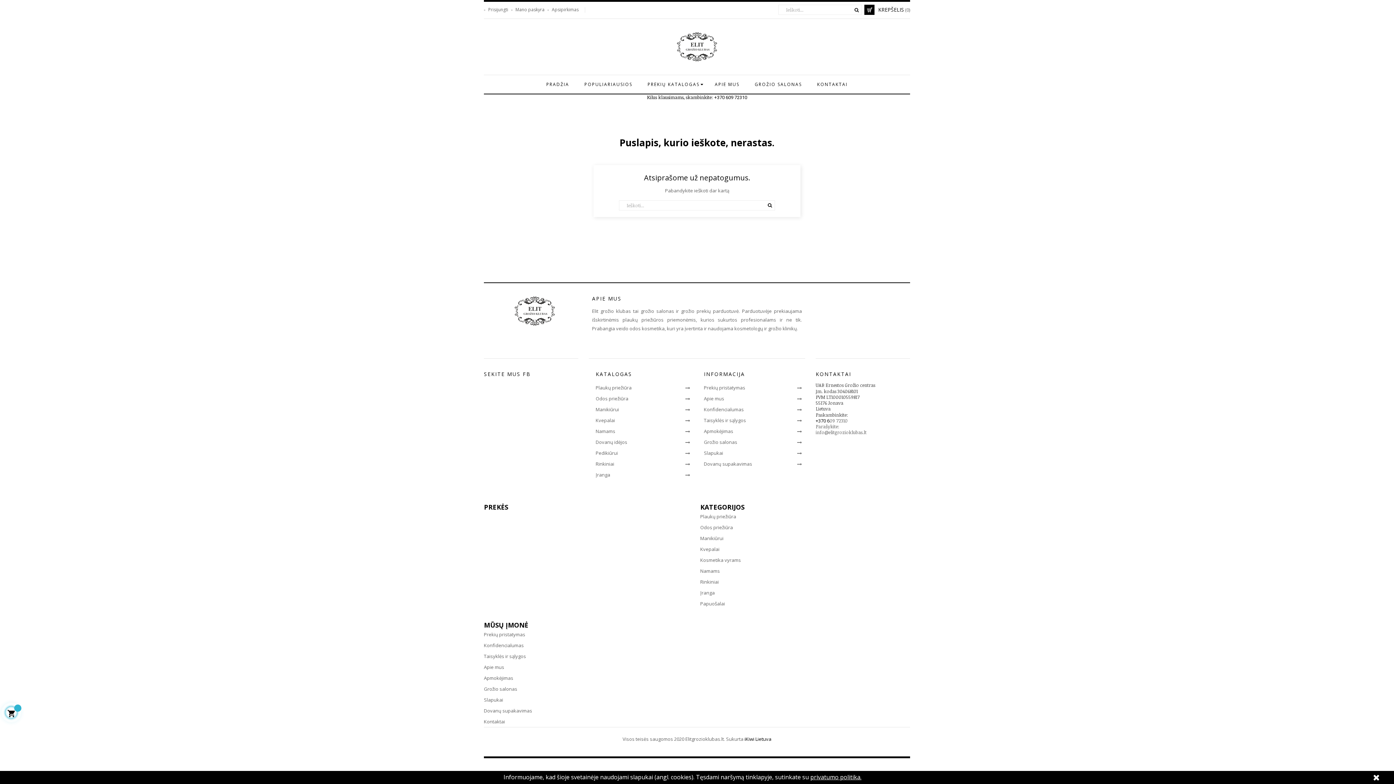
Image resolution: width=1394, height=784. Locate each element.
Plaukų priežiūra (614, 387)
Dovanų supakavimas (728, 464)
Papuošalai (712, 603)
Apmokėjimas (718, 431)
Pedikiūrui (607, 453)
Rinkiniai (605, 464)
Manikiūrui (607, 409)
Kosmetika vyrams (720, 560)
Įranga (603, 474)
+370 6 (823, 420)
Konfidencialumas (724, 409)
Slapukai (713, 453)
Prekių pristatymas (724, 387)
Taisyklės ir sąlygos (725, 420)
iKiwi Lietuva (758, 739)
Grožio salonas (720, 442)
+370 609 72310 (730, 97)
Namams (605, 431)
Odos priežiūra (612, 398)
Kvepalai (605, 420)
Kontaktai (494, 721)
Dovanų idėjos (611, 442)
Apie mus (714, 398)
